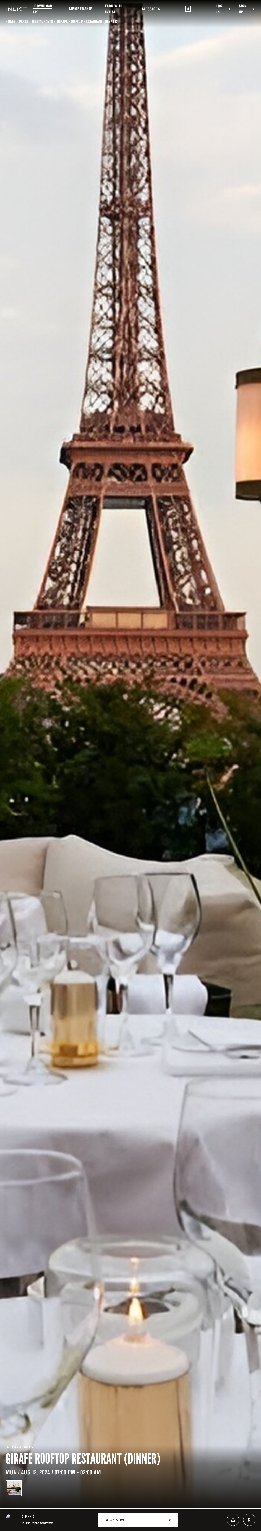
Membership (80, 8)
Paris (23, 21)
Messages (151, 8)
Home (10, 21)
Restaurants (42, 21)
